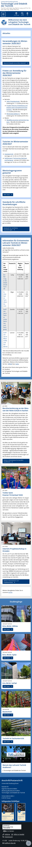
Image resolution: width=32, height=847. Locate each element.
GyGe (17, 364)
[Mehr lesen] (16, 613)
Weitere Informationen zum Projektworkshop (11, 581)
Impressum (9, 837)
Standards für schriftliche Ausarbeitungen (11, 228)
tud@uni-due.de (10, 843)
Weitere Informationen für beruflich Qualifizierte (13, 461)
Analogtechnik (9, 154)
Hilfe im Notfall (19, 834)
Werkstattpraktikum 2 (13, 114)
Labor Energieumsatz (13, 101)
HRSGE (10, 364)
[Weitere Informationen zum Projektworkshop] (16, 533)
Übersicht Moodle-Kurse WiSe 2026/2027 (15, 63)
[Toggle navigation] (3, 14)
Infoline (7, 834)
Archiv (10, 592)
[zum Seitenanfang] (28, 843)
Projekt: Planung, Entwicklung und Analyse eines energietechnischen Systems (16, 107)
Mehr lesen (7, 194)
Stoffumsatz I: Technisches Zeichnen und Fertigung (5, 319)
